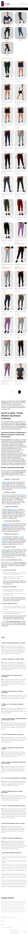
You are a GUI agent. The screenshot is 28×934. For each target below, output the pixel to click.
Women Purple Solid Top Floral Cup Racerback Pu (14, 886)
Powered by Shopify (14, 932)
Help (2, 924)
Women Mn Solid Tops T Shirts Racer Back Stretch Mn (15, 881)
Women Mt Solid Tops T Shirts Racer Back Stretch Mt (14, 865)
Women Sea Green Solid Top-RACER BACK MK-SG (14, 867)
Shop (2, 920)
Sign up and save (7, 927)
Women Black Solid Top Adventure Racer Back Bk (14, 874)
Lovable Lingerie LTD (8, 917)
